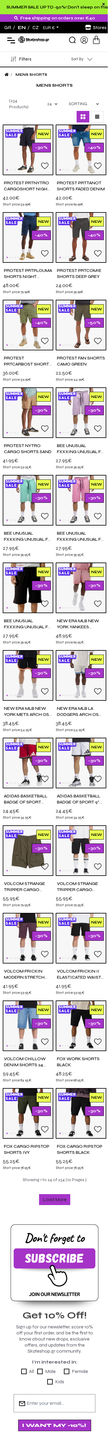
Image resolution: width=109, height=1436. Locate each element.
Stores (100, 27)
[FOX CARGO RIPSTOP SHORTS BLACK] (81, 1113)
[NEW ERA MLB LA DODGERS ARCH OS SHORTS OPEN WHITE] (81, 675)
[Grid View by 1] (97, 116)
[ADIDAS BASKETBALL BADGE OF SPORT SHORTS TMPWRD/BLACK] (28, 763)
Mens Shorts (31, 74)
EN (22, 27)
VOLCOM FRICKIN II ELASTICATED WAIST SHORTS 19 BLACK (79, 977)
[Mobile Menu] (10, 40)
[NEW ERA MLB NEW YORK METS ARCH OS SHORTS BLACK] (28, 675)
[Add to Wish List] (45, 165)
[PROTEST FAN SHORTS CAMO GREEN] (81, 325)
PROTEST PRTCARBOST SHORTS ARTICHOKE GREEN (28, 364)
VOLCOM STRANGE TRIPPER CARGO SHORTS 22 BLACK (77, 889)
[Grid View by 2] (83, 116)
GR (7, 27)
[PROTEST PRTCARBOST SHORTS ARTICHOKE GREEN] (28, 325)
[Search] (72, 40)
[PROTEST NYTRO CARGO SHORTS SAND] (28, 412)
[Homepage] (7, 75)
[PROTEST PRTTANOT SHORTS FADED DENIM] (81, 149)
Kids (59, 1381)
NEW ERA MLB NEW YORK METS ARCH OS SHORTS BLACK (26, 714)
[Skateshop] (34, 39)
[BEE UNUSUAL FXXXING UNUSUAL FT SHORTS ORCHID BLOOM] (81, 412)
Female (80, 1371)
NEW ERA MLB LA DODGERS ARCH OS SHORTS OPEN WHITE (80, 714)
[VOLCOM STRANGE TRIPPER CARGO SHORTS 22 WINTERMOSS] (28, 850)
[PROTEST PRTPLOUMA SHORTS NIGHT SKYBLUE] (28, 237)
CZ (35, 27)
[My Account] (84, 39)
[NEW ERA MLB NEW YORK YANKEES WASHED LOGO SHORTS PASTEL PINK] (81, 587)
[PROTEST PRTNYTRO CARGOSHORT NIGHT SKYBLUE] (28, 149)
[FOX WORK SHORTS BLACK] (81, 1025)
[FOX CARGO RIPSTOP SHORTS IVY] (28, 1113)
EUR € (49, 28)
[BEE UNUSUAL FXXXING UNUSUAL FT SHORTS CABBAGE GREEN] (28, 500)
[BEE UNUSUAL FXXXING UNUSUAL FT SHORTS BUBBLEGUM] (81, 500)
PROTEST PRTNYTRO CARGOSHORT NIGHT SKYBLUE (27, 189)
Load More (55, 1199)
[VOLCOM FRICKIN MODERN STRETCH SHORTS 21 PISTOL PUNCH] (28, 938)
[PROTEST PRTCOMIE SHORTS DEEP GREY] (81, 237)
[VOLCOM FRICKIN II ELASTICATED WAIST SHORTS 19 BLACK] (81, 938)
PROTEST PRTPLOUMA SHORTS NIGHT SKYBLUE (28, 276)
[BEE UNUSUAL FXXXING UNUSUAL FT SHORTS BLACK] (28, 587)
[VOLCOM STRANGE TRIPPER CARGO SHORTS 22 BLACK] (81, 850)
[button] (7, 170)
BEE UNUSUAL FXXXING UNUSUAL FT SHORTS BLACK (27, 627)
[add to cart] (96, 39)
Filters (25, 59)
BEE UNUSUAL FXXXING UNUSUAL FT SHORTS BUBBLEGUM (80, 539)
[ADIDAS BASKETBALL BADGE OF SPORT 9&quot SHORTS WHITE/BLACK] (81, 763)
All (31, 1371)
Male (50, 1371)
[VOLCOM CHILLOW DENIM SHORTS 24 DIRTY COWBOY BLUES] (28, 1025)
